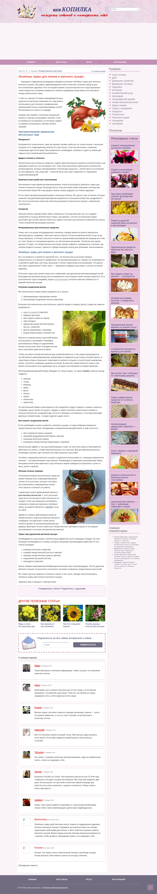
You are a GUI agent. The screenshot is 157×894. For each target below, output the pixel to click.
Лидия (38, 771)
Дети (114, 78)
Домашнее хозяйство (123, 81)
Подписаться (88, 645)
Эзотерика (117, 124)
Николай (39, 729)
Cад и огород (119, 75)
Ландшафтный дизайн (123, 99)
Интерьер (117, 90)
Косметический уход (122, 93)
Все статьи (61, 62)
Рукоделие (117, 121)
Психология (118, 114)
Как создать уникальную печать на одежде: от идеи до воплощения (126, 545)
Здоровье (117, 87)
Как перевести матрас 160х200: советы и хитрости (126, 539)
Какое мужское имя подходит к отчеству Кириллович (124, 550)
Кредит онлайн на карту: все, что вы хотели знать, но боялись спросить (125, 565)
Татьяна (39, 752)
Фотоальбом (119, 62)
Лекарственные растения (125, 102)
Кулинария (117, 96)
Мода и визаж (119, 105)
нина (37, 685)
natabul (38, 800)
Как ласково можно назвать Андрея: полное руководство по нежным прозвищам (127, 557)
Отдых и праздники (122, 108)
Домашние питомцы (122, 84)
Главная (30, 62)
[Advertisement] (78, 41)
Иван (37, 665)
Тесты (89, 62)
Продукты (117, 111)
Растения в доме (120, 117)
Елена (38, 707)
